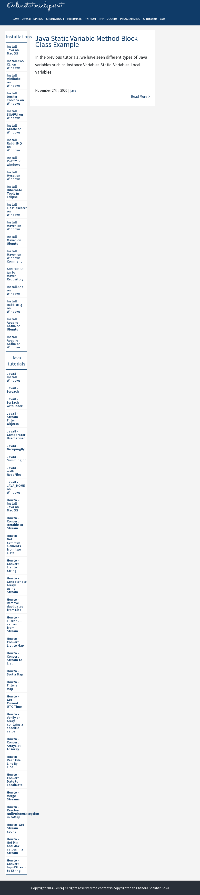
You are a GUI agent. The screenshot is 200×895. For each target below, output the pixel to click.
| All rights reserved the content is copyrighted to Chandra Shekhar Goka (116, 888)
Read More (139, 96)
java (73, 90)
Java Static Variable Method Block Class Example (86, 41)
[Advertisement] (179, 115)
